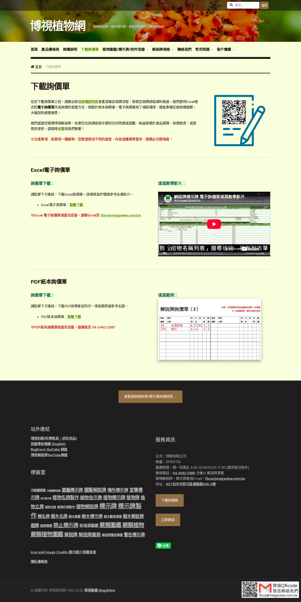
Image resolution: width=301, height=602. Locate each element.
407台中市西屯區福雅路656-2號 (191, 484)
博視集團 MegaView (99, 590)
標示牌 (108, 506)
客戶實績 (224, 49)
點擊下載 (76, 205)
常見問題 (202, 49)
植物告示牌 (91, 497)
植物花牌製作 (66, 507)
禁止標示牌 (65, 525)
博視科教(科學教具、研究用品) (54, 438)
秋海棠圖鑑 (88, 525)
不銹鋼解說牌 (54, 490)
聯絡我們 (184, 49)
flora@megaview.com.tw (121, 215)
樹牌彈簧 (46, 526)
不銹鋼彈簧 (38, 490)
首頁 (34, 49)
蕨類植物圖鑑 (47, 534)
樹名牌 (44, 516)
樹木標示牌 (92, 516)
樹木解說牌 (133, 516)
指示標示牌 (46, 498)
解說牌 (71, 534)
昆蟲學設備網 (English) (48, 444)
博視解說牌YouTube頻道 (49, 455)
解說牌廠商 (90, 534)
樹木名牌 (59, 516)
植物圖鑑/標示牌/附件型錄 (123, 49)
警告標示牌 (134, 534)
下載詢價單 (90, 49)
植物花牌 (50, 507)
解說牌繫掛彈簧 (112, 535)
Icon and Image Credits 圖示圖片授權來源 (63, 552)
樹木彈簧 (74, 517)
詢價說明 (70, 49)
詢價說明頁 (89, 102)
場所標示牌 (117, 490)
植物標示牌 (114, 497)
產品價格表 (50, 49)
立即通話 (168, 520)
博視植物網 (57, 26)
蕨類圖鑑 (110, 525)
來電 (61, 129)
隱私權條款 (39, 562)
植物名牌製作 (65, 497)
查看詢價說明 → (150, 396)
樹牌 (35, 525)
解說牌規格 (161, 49)
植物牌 (133, 497)
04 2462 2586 (184, 473)
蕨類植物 (133, 525)
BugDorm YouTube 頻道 (49, 449)
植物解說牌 (87, 506)
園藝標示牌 (72, 490)
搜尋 (264, 5)
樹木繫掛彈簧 (113, 517)
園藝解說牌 (95, 490)
